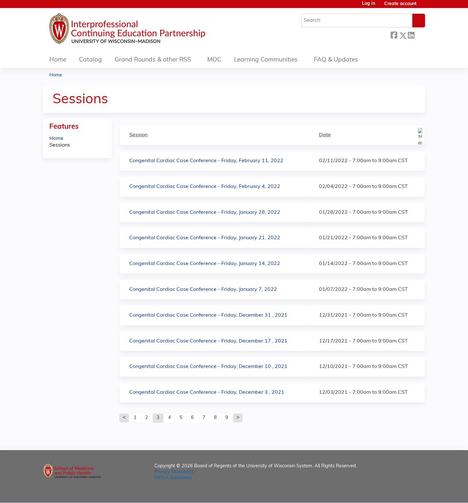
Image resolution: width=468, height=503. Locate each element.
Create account (400, 4)
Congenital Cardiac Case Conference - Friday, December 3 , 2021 (206, 392)
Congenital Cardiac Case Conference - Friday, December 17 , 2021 (208, 341)
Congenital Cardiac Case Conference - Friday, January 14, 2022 (204, 263)
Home (57, 60)
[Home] (146, 30)
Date (325, 135)
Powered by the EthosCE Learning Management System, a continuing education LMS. (402, 492)
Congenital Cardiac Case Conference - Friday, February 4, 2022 (204, 186)
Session (138, 135)
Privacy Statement (174, 472)
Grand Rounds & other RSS (153, 60)
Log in (368, 4)
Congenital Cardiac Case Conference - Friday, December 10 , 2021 (208, 366)
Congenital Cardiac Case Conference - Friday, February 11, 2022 (206, 160)
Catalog (90, 60)
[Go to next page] (238, 417)
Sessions (59, 145)
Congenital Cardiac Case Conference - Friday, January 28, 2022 (204, 212)
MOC (214, 60)
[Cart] (423, 6)
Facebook (394, 35)
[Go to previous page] (124, 417)
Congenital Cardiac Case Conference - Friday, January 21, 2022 (204, 238)
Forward (419, 35)
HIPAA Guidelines (173, 478)
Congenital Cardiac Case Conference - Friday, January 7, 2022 (203, 289)
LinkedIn (411, 35)
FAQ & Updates (336, 60)
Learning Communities (266, 60)
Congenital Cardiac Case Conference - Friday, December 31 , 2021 (208, 315)
